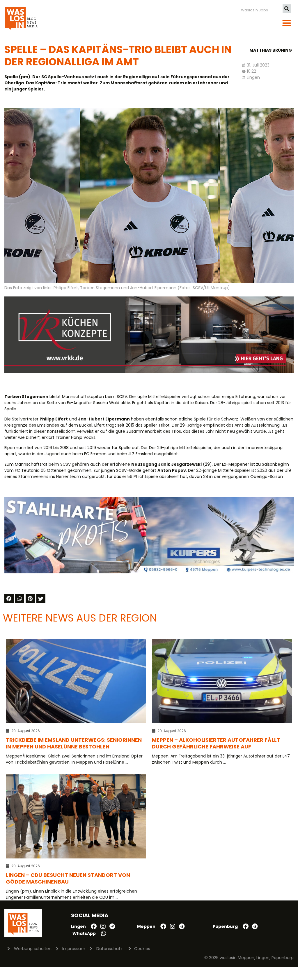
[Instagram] (103, 926)
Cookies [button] (142, 949)
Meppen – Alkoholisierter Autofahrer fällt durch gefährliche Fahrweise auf (216, 743)
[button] (287, 8)
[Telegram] (112, 926)
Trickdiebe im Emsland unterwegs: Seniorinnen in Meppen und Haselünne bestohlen (74, 743)
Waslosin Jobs (254, 10)
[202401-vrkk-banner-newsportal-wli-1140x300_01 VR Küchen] (149, 371)
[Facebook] (93, 926)
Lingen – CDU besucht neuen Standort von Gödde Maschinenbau (68, 878)
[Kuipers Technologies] (149, 572)
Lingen (253, 77)
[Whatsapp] (103, 933)
